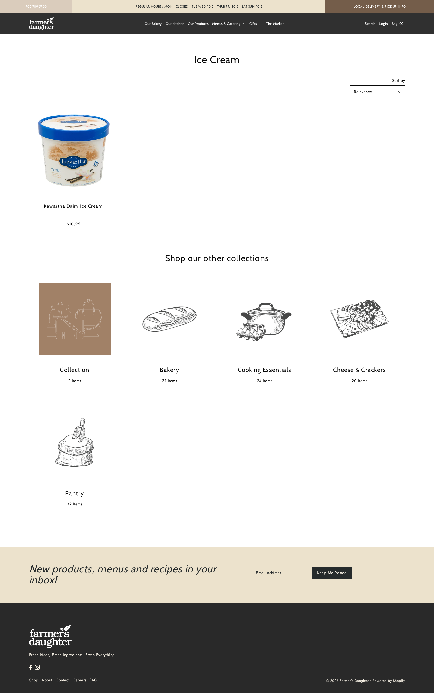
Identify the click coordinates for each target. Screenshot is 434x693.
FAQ (93, 680)
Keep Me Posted (332, 573)
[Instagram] (37, 667)
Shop (33, 680)
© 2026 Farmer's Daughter (347, 680)
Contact (63, 680)
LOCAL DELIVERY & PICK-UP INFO (380, 6)
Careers (79, 680)
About (46, 680)
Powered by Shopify (388, 680)
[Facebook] (30, 667)
